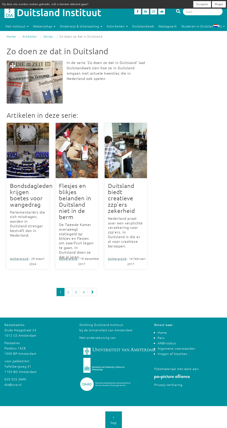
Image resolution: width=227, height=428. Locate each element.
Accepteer (202, 4)
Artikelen (29, 36)
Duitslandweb (143, 26)
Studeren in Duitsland (198, 26)
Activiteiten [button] (116, 26)
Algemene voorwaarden (176, 348)
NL (220, 26)
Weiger (219, 4)
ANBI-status (167, 343)
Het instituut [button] (16, 26)
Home (11, 36)
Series (48, 36)
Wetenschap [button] (43, 26)
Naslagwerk (168, 26)
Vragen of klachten (173, 353)
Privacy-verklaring (168, 384)
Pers (161, 337)
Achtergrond (19, 258)
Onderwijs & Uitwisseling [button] (80, 26)
